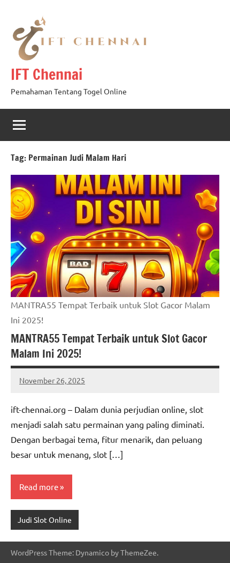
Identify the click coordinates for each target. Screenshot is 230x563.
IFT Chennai (46, 74)
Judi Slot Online (45, 519)
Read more (38, 486)
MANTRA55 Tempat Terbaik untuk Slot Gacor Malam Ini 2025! (109, 346)
